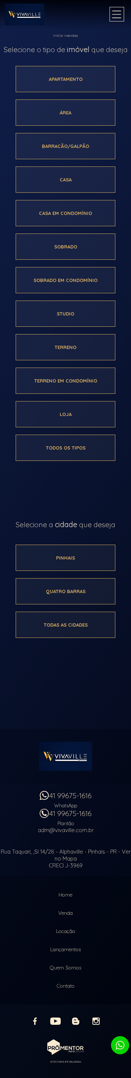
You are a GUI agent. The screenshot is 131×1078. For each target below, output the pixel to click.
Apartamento (66, 79)
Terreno (65, 347)
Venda (65, 913)
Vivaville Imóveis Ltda (65, 756)
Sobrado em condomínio (65, 280)
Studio (65, 314)
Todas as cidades (66, 625)
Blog (75, 1021)
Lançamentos (65, 949)
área (65, 112)
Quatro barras (66, 591)
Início (58, 35)
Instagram (96, 1021)
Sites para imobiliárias (65, 1061)
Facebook (35, 1021)
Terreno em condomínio (65, 381)
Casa (66, 180)
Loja (66, 414)
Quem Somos (65, 967)
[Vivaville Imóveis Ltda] (34, 14)
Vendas (72, 35)
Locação (65, 931)
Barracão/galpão (65, 146)
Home (65, 894)
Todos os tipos (66, 448)
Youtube (55, 1021)
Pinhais (65, 558)
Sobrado (65, 247)
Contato (66, 986)
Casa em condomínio (65, 213)
